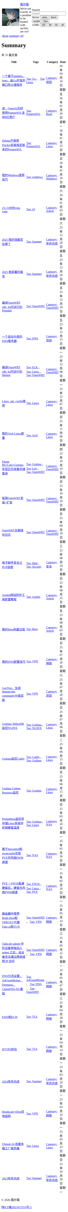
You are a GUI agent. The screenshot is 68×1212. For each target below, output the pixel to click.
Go (31, 78)
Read (51, 112)
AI (30, 209)
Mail (32, 563)
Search (36, 9)
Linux (51, 145)
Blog (32, 629)
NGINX (34, 728)
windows (34, 177)
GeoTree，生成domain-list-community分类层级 (13, 694)
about (5, 35)
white (44, 17)
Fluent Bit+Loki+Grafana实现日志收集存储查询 (13, 467)
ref (21, 35)
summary (14, 35)
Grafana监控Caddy (13, 758)
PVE (32, 891)
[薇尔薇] (10, 24)
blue (46, 21)
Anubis (33, 596)
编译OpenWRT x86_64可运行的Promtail (12, 306)
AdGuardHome (35, 978)
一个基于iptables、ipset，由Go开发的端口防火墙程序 (13, 80)
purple (37, 21)
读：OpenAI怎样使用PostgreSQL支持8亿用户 (13, 113)
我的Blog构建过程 (13, 629)
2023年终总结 (10, 1178)
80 (50, 25)
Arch (32, 435)
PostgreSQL (33, 112)
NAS (51, 823)
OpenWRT (35, 306)
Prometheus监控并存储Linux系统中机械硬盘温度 (13, 823)
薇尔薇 (24, 4)
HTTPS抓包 (9, 1049)
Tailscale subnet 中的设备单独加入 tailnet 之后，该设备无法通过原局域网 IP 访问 (13, 952)
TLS (31, 1016)
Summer (34, 241)
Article (51, 209)
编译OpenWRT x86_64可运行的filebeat (12, 371)
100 (43, 25)
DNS (32, 338)
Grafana (34, 464)
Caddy (33, 757)
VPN (32, 661)
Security (34, 566)
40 (62, 25)
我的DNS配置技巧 (13, 661)
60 (56, 25)
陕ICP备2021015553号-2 (16, 1207)
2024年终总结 (10, 1081)
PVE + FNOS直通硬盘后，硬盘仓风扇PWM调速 (13, 888)
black (54, 17)
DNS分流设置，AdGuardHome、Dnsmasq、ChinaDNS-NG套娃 (12, 984)
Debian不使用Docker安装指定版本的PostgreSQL (13, 145)
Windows (51, 177)
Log (32, 468)
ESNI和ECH (9, 1017)
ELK (32, 367)
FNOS (33, 884)
